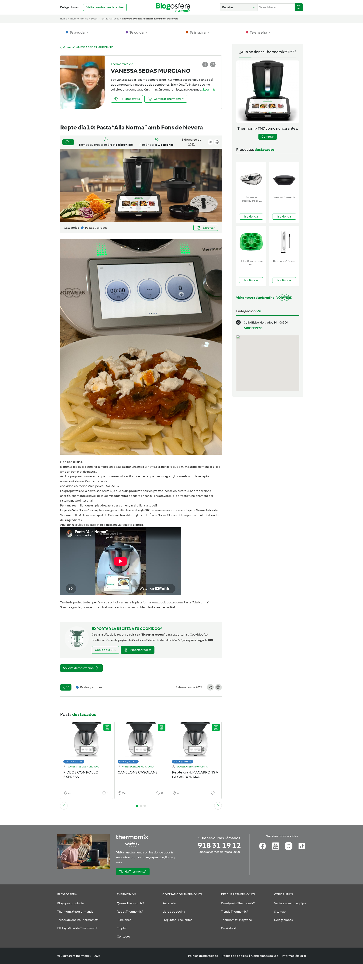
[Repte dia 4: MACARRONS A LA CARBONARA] (195, 744)
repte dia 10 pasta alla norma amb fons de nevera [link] (150, 18)
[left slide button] (64, 806)
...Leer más (208, 89)
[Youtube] (275, 846)
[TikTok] (301, 846)
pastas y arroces (110, 18)
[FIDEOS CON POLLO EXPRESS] (86, 744)
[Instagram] (288, 846)
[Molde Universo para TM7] (251, 242)
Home (63, 18)
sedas (94, 18)
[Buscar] (299, 7)
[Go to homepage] (173, 7)
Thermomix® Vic (79, 18)
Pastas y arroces (74, 761)
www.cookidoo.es (72, 481)
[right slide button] (218, 806)
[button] (239, 7)
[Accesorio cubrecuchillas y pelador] (251, 178)
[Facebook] (262, 846)
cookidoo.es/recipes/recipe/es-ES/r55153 (89, 486)
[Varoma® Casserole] (284, 178)
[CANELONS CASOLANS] (141, 744)
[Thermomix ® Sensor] (284, 242)
